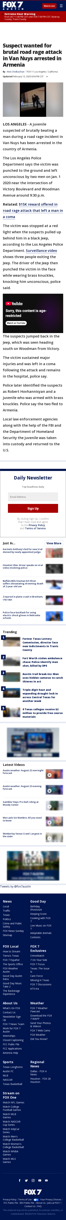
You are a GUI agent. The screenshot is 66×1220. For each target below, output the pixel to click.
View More (53, 543)
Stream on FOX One (11, 1095)
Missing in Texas (39, 980)
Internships (9, 1035)
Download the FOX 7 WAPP (41, 1017)
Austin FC (8, 1071)
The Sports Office (13, 964)
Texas (6, 915)
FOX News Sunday (13, 931)
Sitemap (7, 935)
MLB (5, 1075)
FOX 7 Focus (37, 964)
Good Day (38, 901)
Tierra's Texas (11, 955)
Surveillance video (41, 250)
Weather (37, 1003)
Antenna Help (10, 1052)
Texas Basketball (12, 1084)
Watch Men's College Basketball (13, 1138)
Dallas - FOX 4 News (38, 1073)
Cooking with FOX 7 (40, 919)
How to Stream (11, 951)
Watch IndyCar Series (11, 1130)
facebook (20, 1180)
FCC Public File (11, 1044)
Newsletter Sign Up (12, 1018)
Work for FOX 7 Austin (11, 1030)
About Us (10, 1003)
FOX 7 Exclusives (38, 948)
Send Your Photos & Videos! (40, 1024)
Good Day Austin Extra (12, 977)
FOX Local (10, 946)
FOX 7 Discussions (40, 984)
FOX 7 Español (11, 960)
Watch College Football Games (12, 1108)
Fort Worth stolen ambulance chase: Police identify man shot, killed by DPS (42, 662)
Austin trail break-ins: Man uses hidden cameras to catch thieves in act (43, 677)
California (53, 71)
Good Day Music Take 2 (12, 985)
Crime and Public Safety (12, 925)
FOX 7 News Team (13, 1024)
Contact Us (9, 1012)
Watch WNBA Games (10, 1153)
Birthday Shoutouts (36, 908)
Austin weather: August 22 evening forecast (22, 788)
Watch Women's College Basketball (13, 1145)
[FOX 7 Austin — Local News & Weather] (13, 5)
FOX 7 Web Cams (40, 1030)
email (46, 1180)
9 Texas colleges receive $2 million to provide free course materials (43, 713)
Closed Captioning (13, 1040)
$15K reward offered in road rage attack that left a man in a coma (33, 210)
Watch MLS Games (9, 1160)
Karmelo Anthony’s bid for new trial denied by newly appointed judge (22, 551)
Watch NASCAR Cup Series (11, 1123)
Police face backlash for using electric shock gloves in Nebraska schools (21, 615)
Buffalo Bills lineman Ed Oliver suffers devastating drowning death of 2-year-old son (23, 583)
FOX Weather (37, 1034)
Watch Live (49, 6)
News (7, 901)
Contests (35, 937)
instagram (33, 1180)
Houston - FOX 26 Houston (40, 1080)
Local (6, 906)
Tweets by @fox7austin (15, 886)
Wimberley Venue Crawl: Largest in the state (22, 835)
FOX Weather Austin (10, 970)
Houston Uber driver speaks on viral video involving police (23, 566)
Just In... (9, 543)
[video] (54, 774)
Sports (8, 1062)
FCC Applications (12, 1048)
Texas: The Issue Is (39, 970)
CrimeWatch (37, 955)
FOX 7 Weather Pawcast (39, 1009)
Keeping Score (38, 913)
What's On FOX (11, 1008)
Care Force (36, 976)
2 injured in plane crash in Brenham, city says (23, 598)
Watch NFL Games (13, 1102)
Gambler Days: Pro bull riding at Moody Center (21, 803)
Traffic (6, 910)
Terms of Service (35, 528)
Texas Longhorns (13, 1067)
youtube (40, 1180)
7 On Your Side (38, 960)
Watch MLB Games (9, 1115)
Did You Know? (39, 1039)
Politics (7, 919)
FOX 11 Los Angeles (36, 71)
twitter (26, 1180)
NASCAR (7, 1079)
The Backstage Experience (11, 992)
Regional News (37, 1064)
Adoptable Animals (41, 933)
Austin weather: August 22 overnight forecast (23, 772)
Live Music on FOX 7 (40, 927)
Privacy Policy (37, 525)
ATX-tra (34, 988)
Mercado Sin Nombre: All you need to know (22, 819)
